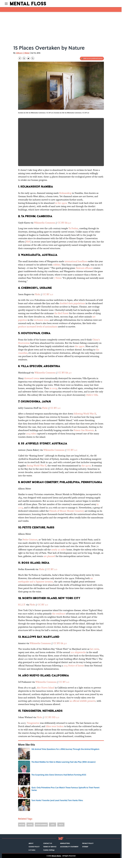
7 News (57, 278)
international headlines (76, 261)
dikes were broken (55, 726)
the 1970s (86, 465)
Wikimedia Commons (74, 113)
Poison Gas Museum (84, 430)
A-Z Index (32, 850)
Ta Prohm (73, 228)
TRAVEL (30, 824)
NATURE (22, 824)
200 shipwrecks (78, 652)
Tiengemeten (33, 723)
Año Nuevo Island (45, 687)
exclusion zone (41, 320)
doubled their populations (72, 303)
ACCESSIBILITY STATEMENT (69, 847)
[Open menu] (6, 3)
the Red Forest (61, 313)
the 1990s (79, 346)
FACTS (61, 824)
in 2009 (53, 388)
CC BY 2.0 (86, 113)
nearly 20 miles (58, 549)
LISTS (52, 824)
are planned (49, 556)
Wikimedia (39, 222)
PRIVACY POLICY (87, 843)
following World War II (85, 413)
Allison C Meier (23, 52)
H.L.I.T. (22, 604)
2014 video (31, 433)
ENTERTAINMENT (41, 824)
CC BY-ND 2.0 (52, 717)
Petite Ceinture (30, 539)
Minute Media (56, 856)
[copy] (32, 58)
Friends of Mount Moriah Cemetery (66, 510)
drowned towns (31, 378)
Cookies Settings (49, 850)
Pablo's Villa (92, 395)
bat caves (94, 649)
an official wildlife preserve (83, 701)
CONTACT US (47, 843)
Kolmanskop (65, 193)
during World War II (36, 465)
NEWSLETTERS (65, 843)
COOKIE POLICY (34, 847)
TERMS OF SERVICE (49, 847)
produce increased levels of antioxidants (37, 326)
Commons (49, 222)
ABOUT (31, 843)
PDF (28, 241)
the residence (58, 613)
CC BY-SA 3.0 (65, 222)
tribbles (56, 264)
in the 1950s (61, 203)
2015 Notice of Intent (73, 665)
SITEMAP (85, 847)
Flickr (37, 294)
